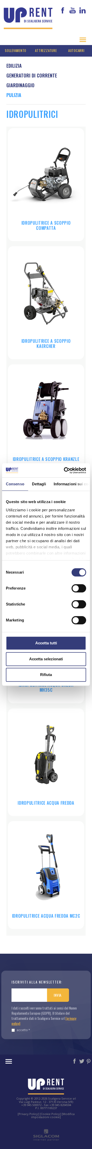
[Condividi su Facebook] (74, 1061)
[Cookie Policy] (50, 1114)
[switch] (79, 588)
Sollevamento (15, 50)
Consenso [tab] (15, 484)
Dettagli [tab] (39, 484)
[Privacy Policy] (28, 1114)
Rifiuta (46, 674)
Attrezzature (46, 50)
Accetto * (23, 1030)
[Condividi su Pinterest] (89, 1061)
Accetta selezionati (46, 659)
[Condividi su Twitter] (82, 1061)
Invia (58, 995)
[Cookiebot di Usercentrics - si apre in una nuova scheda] (65, 470)
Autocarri (76, 50)
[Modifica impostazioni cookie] (53, 1115)
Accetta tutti (46, 643)
